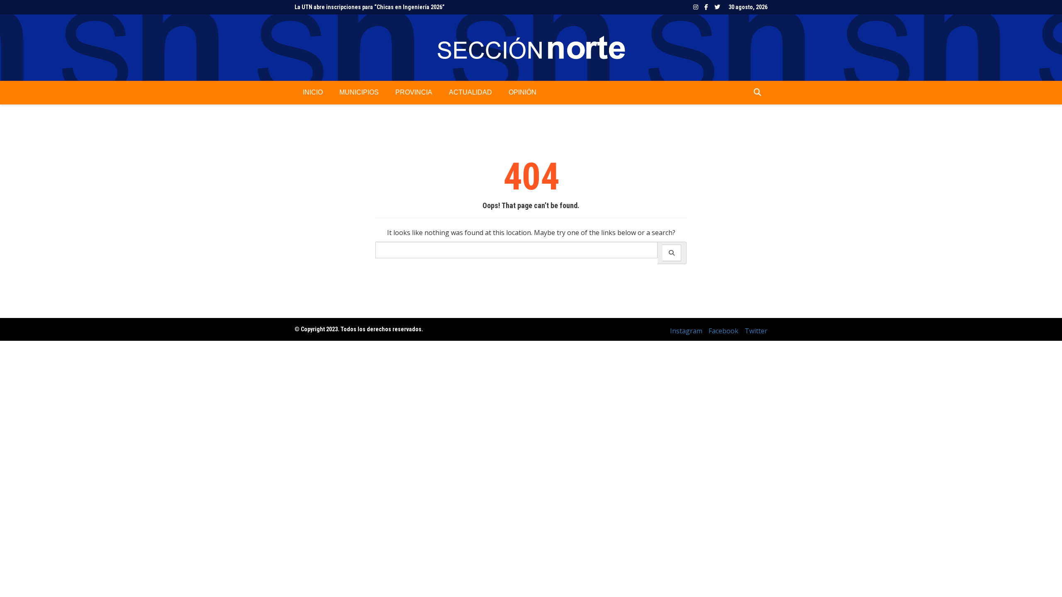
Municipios (359, 92)
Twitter (717, 7)
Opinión (522, 92)
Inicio (313, 92)
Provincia (413, 92)
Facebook (706, 7)
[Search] (672, 253)
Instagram (695, 7)
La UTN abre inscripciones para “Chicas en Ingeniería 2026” (370, 7)
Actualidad (470, 92)
